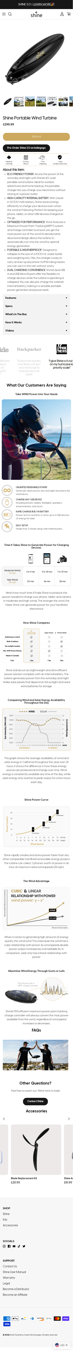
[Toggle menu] (4, 14)
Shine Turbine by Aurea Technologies (25, 1335)
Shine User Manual (14, 1272)
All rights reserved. (50, 1335)
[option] (36, 57)
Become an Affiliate (15, 1294)
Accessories (10, 1225)
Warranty (9, 1277)
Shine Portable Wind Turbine (30, 118)
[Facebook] (9, 1246)
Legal (6, 1283)
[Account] (61, 14)
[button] (36, 298)
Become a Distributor (16, 1289)
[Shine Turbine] (36, 14)
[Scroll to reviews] (36, 115)
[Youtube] (14, 1246)
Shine (6, 1214)
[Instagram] (4, 1246)
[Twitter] (24, 1246)
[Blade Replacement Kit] (36, 1149)
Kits (5, 1219)
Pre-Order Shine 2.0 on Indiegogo (26, 148)
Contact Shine (35, 1101)
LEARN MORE (42, 4)
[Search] (12, 14)
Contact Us (10, 1266)
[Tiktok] (19, 1246)
